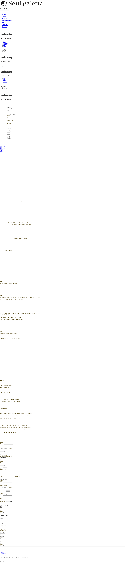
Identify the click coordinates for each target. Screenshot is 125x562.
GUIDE (4, 18)
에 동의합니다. (6, 448)
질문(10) (1, 150)
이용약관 (2, 552)
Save (7, 494)
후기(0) (1, 149)
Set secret (2, 493)
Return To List (3, 494)
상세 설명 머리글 (2, 146)
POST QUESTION (3, 479)
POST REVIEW (3, 457)
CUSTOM (5, 23)
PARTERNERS (7, 20)
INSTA (4, 27)
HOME (4, 14)
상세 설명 (1, 147)
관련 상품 (1, 151)
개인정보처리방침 (3, 553)
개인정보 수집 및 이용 (4, 448)
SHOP (4, 16)
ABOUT (5, 25)
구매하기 (2, 512)
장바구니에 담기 (3, 534)
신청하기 (2, 545)
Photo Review (4, 455)
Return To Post (3, 505)
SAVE (1, 454)
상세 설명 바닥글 (2, 148)
